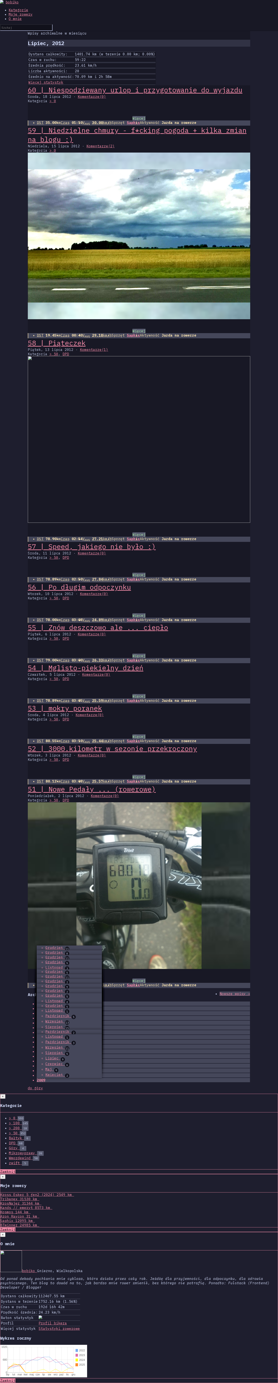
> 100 (18, 1123)
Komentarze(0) (92, 96)
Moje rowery (21, 14)
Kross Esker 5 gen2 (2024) (36, 1194)
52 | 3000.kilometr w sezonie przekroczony (112, 748)
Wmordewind (23, 1158)
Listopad (56, 967)
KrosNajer (19, 1203)
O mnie (15, 18)
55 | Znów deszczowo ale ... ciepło (98, 627)
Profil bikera (53, 1323)
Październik (59, 1016)
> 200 (18, 1128)
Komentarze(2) (100, 146)
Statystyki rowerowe (59, 1328)
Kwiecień (56, 1074)
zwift (17, 1163)
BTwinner (18, 1225)
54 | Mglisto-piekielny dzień (85, 667)
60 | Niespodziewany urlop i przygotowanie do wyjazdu (135, 89)
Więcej (139, 118)
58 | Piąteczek (57, 342)
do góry (35, 1088)
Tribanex (18, 1199)
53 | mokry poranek (65, 708)
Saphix (133, 122)
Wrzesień (57, 1021)
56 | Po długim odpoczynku (79, 587)
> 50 (54, 354)
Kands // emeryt (25, 1207)
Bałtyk (18, 1138)
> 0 (53, 101)
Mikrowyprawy (25, 1153)
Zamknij (7, 1171)
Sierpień (57, 1027)
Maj (51, 1069)
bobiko (12, 2)
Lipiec (54, 1058)
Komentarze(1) (94, 349)
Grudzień (57, 948)
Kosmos (14, 1212)
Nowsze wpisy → (235, 994)
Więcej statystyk (45, 82)
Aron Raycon (18, 1216)
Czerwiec (56, 1064)
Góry (16, 1148)
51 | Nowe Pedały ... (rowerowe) (92, 789)
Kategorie (18, 10)
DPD (66, 354)
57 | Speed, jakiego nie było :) (92, 546)
